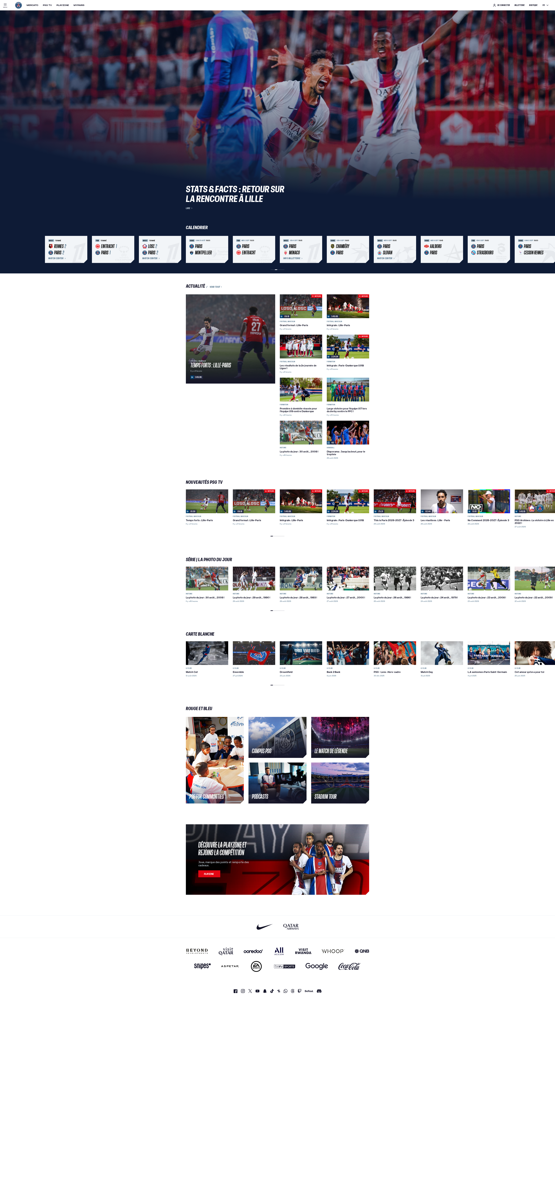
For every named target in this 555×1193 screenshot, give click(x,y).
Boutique (533, 5)
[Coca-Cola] (349, 966)
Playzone (63, 5)
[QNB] (362, 951)
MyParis (79, 5)
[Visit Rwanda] (303, 951)
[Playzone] (209, 873)
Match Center (55, 258)
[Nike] (265, 927)
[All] (279, 951)
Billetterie (520, 5)
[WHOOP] (333, 951)
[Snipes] (202, 966)
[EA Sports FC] (256, 966)
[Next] (365, 249)
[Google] (317, 966)
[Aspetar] (230, 966)
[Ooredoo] (253, 951)
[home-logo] (18, 5)
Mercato (32, 5)
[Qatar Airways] (291, 927)
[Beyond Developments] (197, 951)
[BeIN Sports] (284, 966)
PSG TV (47, 5)
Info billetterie (291, 258)
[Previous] (189, 249)
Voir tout (215, 287)
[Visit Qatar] (226, 951)
